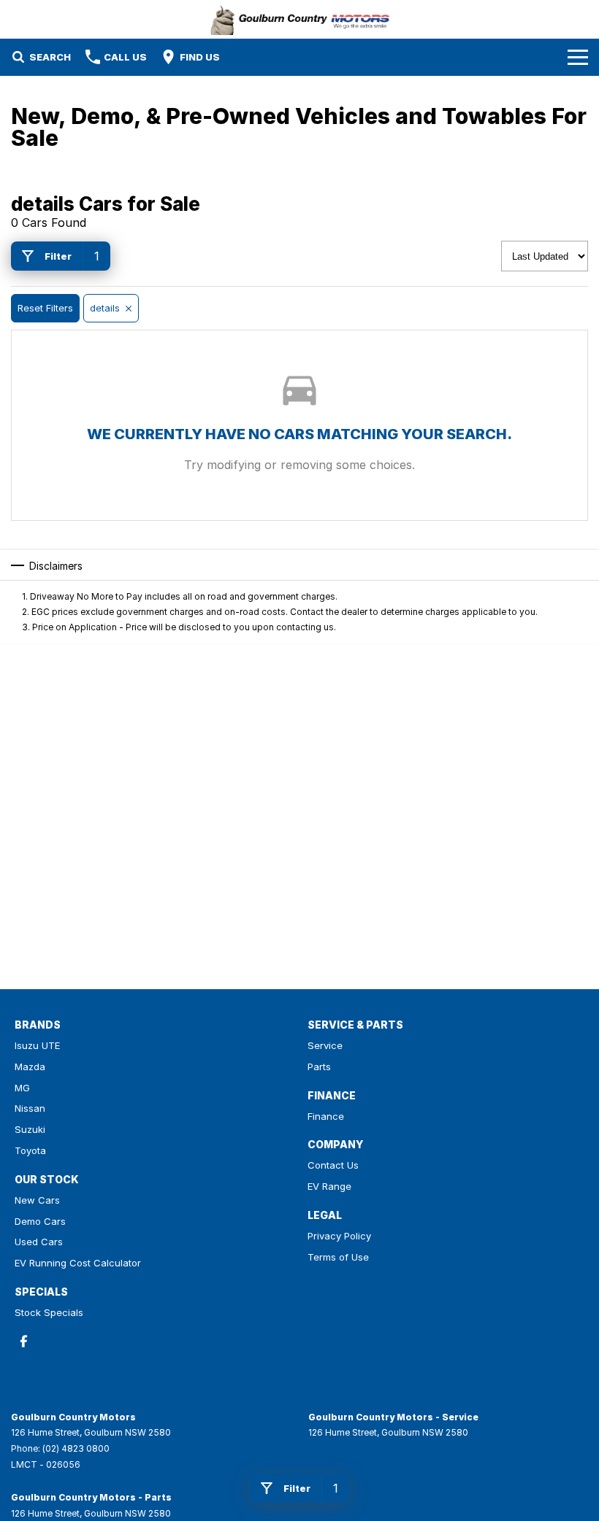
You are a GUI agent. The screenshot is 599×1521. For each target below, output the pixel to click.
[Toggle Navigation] (578, 57)
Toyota (30, 1150)
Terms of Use (338, 1257)
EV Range (329, 1186)
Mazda (30, 1066)
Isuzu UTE (37, 1045)
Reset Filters (45, 308)
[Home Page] (300, 19)
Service (325, 1045)
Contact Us (333, 1165)
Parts (319, 1066)
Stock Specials (49, 1312)
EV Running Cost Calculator (78, 1263)
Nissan (30, 1108)
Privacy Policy (339, 1236)
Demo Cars (40, 1221)
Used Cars (39, 1241)
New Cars (37, 1200)
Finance (326, 1116)
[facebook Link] (24, 1341)
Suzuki (30, 1129)
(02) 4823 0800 (76, 1448)
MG (22, 1088)
